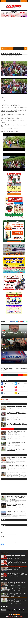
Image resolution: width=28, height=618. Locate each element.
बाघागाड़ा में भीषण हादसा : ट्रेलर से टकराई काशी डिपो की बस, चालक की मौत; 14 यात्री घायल (13, 347)
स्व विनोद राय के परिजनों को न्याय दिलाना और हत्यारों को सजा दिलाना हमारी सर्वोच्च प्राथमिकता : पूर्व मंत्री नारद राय (16, 418)
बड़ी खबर (17, 55)
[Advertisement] (14, 32)
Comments (21, 429)
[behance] (26, 1)
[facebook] (21, 1)
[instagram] (25, 1)
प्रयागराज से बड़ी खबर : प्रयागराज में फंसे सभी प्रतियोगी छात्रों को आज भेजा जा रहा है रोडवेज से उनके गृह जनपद (16, 556)
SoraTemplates (10, 616)
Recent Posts (7, 429)
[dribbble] (13, 614)
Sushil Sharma (19, 616)
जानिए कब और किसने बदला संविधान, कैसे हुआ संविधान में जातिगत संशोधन (14, 361)
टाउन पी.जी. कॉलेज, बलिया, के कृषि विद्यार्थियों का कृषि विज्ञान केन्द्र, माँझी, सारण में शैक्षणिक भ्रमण (16, 443)
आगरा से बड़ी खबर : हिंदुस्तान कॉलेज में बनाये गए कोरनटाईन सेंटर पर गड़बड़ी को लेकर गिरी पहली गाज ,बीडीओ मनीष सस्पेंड (17, 574)
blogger (25, 375)
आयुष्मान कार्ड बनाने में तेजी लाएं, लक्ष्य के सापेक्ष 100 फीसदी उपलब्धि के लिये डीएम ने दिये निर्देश (16, 432)
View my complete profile (5, 401)
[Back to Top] (19, 614)
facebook (20, 375)
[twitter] (23, 1)
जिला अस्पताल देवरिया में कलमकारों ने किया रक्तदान (15, 567)
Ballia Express (5, 399)
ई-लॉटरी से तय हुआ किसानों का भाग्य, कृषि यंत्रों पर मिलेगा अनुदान (17, 437)
